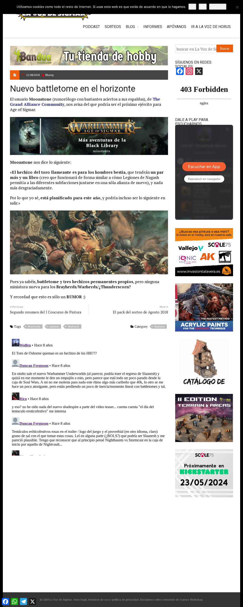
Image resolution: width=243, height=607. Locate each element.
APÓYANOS (176, 26)
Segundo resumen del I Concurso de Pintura (45, 312)
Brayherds (34, 326)
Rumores (159, 326)
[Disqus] (89, 396)
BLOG (130, 26)
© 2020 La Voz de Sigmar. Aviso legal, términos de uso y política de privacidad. (89, 599)
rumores (54, 326)
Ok (192, 7)
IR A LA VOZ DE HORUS (211, 26)
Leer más (217, 7)
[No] (237, 7)
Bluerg (49, 75)
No (203, 7)
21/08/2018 (33, 75)
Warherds (73, 326)
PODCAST (91, 26)
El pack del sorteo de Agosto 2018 (140, 312)
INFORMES (152, 26)
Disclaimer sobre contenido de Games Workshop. (171, 599)
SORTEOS (113, 26)
